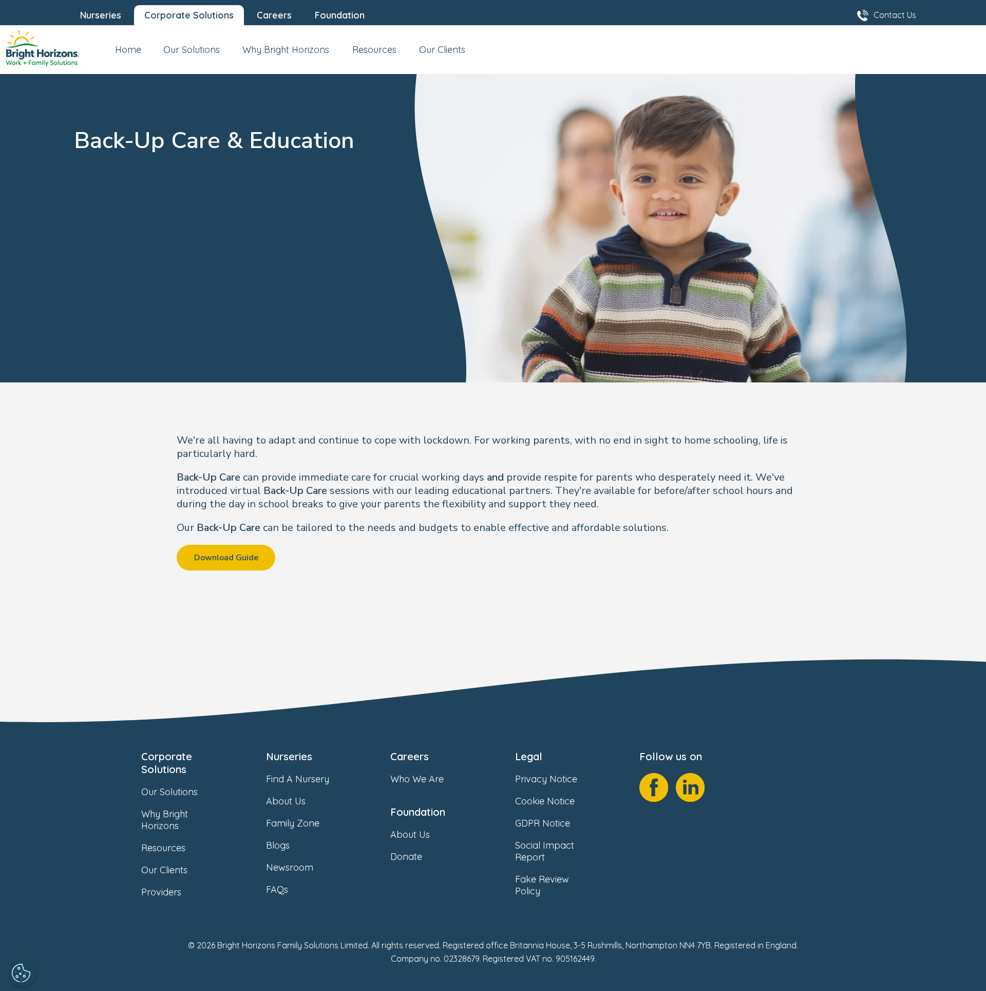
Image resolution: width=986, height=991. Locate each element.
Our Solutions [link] (169, 792)
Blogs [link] (278, 845)
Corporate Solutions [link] (166, 763)
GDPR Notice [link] (542, 823)
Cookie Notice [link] (545, 801)
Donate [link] (406, 856)
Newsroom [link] (289, 867)
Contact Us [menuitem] (895, 15)
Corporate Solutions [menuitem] (189, 15)
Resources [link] (163, 848)
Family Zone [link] (292, 823)
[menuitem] (128, 53)
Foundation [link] (417, 811)
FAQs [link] (277, 889)
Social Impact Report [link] (544, 851)
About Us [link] (286, 801)
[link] (42, 49)
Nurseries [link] (289, 756)
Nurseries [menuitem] (100, 15)
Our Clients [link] (164, 870)
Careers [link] (409, 756)
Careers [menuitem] (274, 15)
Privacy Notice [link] (546, 779)
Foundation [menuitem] (340, 15)
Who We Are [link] (417, 779)
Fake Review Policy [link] (542, 885)
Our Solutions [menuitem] (191, 50)
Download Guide (226, 557)
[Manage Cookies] (22, 973)
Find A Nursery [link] (297, 779)
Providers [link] (161, 892)
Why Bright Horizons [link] (164, 820)
